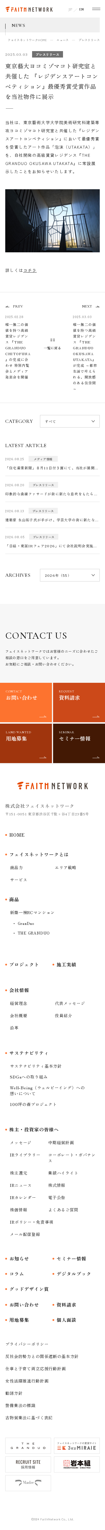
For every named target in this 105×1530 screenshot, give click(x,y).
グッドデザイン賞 (29, 1289)
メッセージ (21, 1142)
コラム (16, 1274)
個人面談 (66, 1320)
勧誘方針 (13, 1393)
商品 (14, 899)
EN (81, 9)
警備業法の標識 (20, 1405)
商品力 (16, 867)
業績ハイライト (63, 1173)
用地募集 (19, 1320)
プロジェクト (24, 964)
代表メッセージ (70, 1003)
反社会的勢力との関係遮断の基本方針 (42, 1356)
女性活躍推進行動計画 (26, 1381)
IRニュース (21, 1185)
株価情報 (18, 1210)
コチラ (30, 270)
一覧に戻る (53, 347)
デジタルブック (74, 1274)
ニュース (63, 40)
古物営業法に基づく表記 (29, 1417)
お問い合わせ (24, 1304)
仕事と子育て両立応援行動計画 (35, 1368)
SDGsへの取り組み (29, 1077)
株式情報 (56, 1185)
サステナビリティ (29, 1053)
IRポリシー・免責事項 (31, 1222)
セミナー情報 (71, 1258)
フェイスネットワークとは (39, 854)
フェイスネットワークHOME (27, 40)
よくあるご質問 (63, 1210)
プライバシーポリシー (26, 1344)
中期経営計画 (61, 1142)
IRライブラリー (25, 1155)
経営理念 (18, 1003)
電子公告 (56, 1197)
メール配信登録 (25, 1234)
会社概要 (18, 1015)
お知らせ (19, 1258)
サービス (18, 880)
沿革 (14, 1028)
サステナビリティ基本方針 (36, 1066)
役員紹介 (63, 1015)
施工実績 (66, 964)
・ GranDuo (23, 923)
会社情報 (19, 990)
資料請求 (66, 1304)
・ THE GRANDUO (31, 933)
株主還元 (18, 1173)
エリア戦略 (65, 867)
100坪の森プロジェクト (33, 1104)
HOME (17, 835)
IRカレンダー (23, 1197)
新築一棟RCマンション (32, 912)
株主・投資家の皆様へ (34, 1129)
